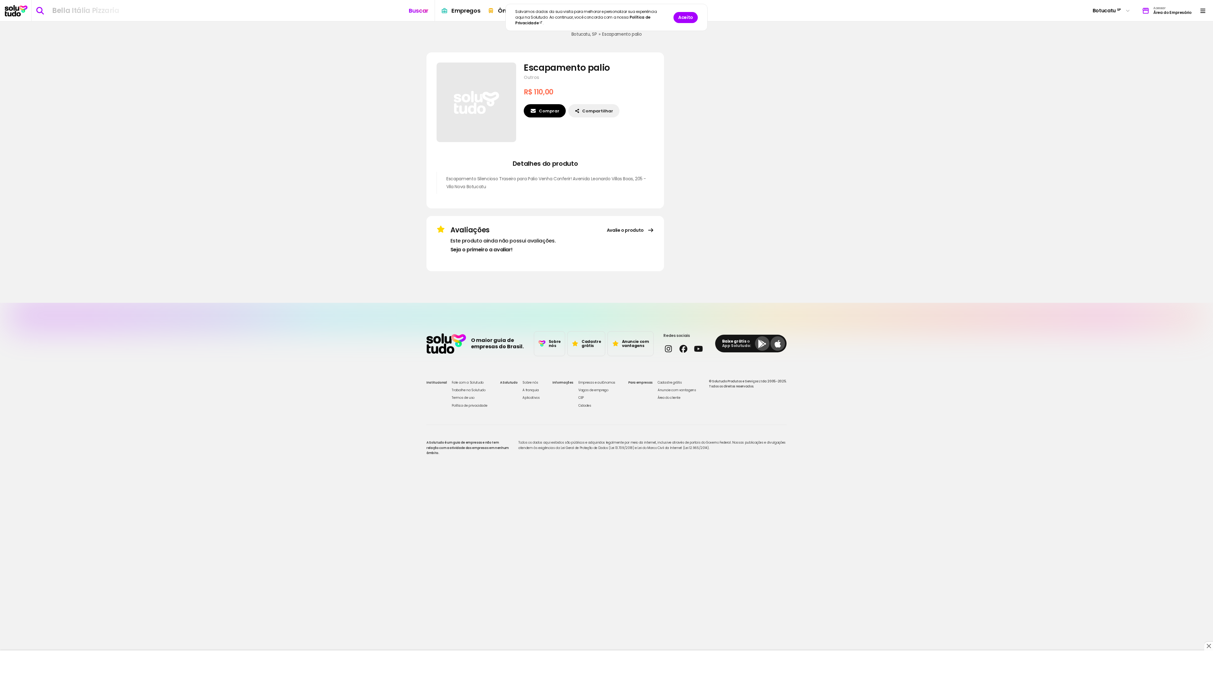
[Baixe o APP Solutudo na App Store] (777, 343)
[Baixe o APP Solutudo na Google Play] (762, 343)
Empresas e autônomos (596, 382)
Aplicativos (531, 397)
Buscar (418, 11)
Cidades (584, 405)
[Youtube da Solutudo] (698, 349)
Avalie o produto (625, 230)
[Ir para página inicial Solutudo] (16, 10)
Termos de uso (463, 397)
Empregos (465, 11)
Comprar (549, 111)
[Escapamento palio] (476, 102)
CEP (581, 397)
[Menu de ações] (1202, 10)
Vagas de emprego (593, 390)
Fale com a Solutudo (467, 382)
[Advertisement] (606, 666)
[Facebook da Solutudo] (683, 349)
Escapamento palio (622, 34)
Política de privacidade (469, 405)
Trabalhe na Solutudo (468, 390)
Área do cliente (669, 397)
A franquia (530, 390)
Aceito (685, 17)
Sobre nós (530, 382)
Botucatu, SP (584, 34)
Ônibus (508, 11)
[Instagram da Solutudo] (668, 349)
